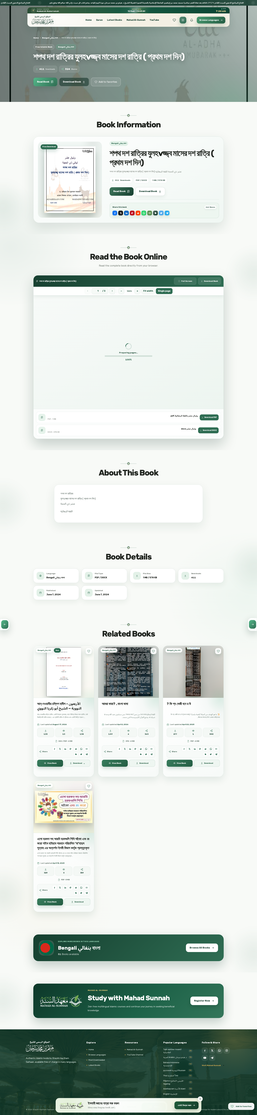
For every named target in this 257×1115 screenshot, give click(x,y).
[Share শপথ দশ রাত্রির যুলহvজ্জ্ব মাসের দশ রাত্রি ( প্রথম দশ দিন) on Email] (149, 213)
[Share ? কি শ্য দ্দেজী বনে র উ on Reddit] (205, 749)
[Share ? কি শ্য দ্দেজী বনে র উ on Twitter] (211, 754)
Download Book (72, 81)
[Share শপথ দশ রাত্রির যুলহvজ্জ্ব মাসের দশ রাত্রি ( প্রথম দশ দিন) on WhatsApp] (143, 213)
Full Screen (186, 281)
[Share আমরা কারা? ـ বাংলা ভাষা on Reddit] (140, 749)
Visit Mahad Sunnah (211, 1065)
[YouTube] (205, 1058)
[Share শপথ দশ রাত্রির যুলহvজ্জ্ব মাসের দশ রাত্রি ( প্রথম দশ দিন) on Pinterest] (132, 213)
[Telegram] (212, 1058)
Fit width (148, 291)
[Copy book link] (155, 213)
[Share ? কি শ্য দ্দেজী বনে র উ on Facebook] (184, 749)
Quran (99, 20)
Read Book (43, 81)
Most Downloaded (96, 1060)
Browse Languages (97, 1055)
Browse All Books (200, 947)
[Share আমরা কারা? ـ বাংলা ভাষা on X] (124, 749)
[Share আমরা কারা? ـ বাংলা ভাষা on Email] (151, 749)
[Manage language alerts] (191, 20)
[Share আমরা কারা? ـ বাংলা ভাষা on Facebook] (119, 749)
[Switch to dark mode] (183, 20)
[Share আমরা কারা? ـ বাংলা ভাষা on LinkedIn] (130, 749)
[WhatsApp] (219, 1050)
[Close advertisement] (200, 1098)
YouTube (154, 20)
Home (89, 20)
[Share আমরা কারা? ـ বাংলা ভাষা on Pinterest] (135, 749)
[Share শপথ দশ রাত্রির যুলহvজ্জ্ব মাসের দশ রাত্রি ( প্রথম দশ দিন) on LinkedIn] (126, 213)
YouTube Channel (135, 1055)
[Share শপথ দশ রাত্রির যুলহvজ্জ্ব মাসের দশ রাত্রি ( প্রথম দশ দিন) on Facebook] (114, 213)
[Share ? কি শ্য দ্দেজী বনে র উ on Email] (216, 749)
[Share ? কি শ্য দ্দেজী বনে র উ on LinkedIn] (194, 749)
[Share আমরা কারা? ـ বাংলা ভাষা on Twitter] (146, 754)
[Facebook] (205, 1050)
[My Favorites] (174, 20)
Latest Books (114, 20)
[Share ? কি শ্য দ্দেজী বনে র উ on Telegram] (216, 754)
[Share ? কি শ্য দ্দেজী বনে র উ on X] (189, 749)
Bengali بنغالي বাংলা (50, 38)
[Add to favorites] (89, 651)
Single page (164, 291)
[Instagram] (227, 1050)
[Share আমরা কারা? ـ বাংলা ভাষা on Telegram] (151, 754)
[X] (212, 1050)
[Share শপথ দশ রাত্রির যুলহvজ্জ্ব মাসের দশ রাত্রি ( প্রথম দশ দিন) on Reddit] (138, 213)
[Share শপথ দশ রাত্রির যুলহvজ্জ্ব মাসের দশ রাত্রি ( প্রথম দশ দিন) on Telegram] (167, 213)
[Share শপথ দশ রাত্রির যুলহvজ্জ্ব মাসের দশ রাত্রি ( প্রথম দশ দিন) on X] (120, 213)
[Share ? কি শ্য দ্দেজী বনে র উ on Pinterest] (200, 749)
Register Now (202, 1000)
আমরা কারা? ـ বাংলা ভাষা (115, 704)
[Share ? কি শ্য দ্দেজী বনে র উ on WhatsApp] (211, 749)
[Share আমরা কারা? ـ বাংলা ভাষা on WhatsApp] (146, 749)
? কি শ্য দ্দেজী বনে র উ (179, 704)
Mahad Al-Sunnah (136, 20)
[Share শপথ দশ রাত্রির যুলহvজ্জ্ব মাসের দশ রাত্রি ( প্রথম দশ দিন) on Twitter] (161, 213)
